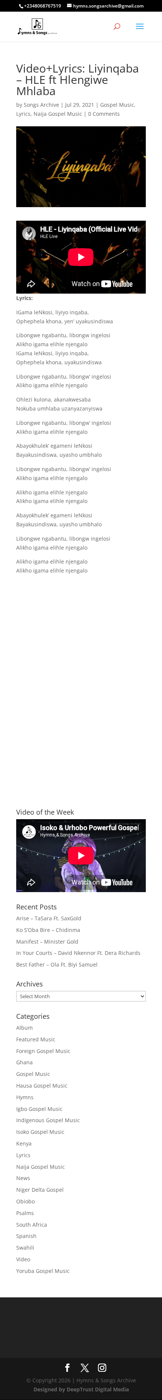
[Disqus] (81, 678)
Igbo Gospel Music (39, 1108)
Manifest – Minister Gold (47, 941)
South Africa (31, 1224)
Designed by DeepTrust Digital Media (81, 1389)
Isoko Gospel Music (40, 1131)
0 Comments (104, 113)
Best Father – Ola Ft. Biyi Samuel (57, 964)
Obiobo (25, 1201)
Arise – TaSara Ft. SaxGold (48, 918)
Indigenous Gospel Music (48, 1120)
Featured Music (35, 1039)
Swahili (25, 1247)
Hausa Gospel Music (41, 1085)
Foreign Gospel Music (43, 1051)
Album (24, 1027)
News (23, 1178)
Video (23, 1259)
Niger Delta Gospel (40, 1189)
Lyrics (23, 113)
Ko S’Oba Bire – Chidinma (48, 929)
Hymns (25, 1097)
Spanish (26, 1235)
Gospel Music (117, 104)
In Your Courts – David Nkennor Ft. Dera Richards (78, 952)
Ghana (24, 1062)
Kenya (24, 1143)
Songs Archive (41, 104)
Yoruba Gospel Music (43, 1270)
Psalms (25, 1213)
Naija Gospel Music (58, 113)
